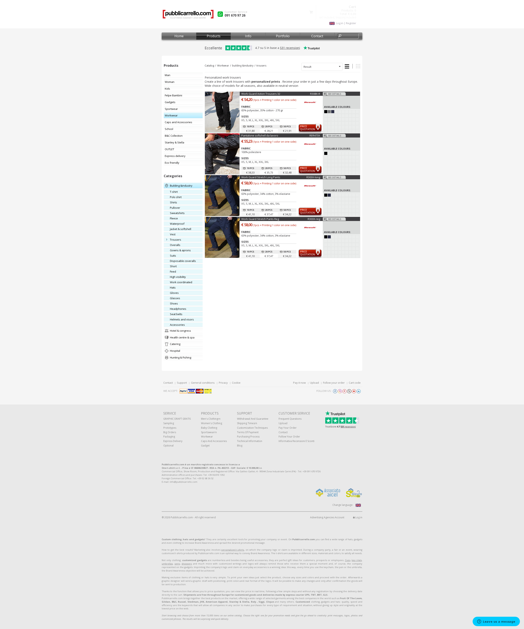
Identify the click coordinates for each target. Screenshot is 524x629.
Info (248, 36)
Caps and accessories (214, 441)
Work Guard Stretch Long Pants (260, 177)
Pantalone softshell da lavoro (259, 135)
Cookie (236, 382)
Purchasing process (248, 436)
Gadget (205, 445)
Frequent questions (290, 418)
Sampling (168, 423)
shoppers (187, 563)
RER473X (314, 135)
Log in (358, 517)
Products (213, 36)
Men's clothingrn (210, 418)
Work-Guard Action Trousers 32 (260, 94)
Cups (347, 560)
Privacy (223, 382)
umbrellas (167, 563)
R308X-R (315, 94)
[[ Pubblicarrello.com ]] (188, 15)
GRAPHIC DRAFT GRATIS (177, 418)
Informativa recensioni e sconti (296, 441)
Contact (317, 36)
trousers (261, 65)
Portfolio (283, 36)
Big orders (169, 432)
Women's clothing (211, 423)
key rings (357, 560)
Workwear (223, 65)
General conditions (203, 382)
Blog (239, 445)
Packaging (169, 436)
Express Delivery (172, 441)
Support (182, 382)
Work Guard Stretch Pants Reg (260, 219)
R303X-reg (314, 219)
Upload (314, 382)
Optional (168, 445)
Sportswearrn (209, 432)
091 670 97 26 (235, 15)
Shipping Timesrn (247, 423)
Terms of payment (248, 432)
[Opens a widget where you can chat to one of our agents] (496, 622)
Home (179, 36)
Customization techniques (252, 427)
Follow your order (334, 382)
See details (334, 93)
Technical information (249, 441)
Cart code (355, 382)
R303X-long (313, 177)
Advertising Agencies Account (327, 517)
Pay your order (288, 427)
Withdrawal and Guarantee (252, 418)
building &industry (242, 65)
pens (177, 563)
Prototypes (169, 427)
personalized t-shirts (232, 549)
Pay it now (299, 382)
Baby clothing (209, 427)
